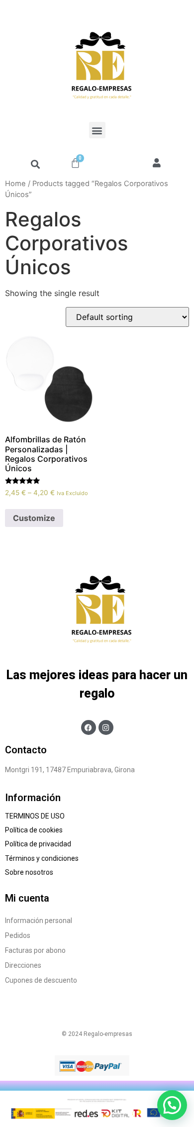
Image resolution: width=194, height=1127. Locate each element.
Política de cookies (34, 830)
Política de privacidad (38, 844)
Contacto (26, 750)
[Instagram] (105, 727)
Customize (34, 518)
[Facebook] (88, 727)
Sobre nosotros (30, 872)
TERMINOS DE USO (35, 816)
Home (15, 183)
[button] (97, 130)
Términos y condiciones (42, 858)
